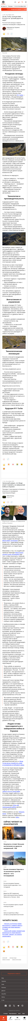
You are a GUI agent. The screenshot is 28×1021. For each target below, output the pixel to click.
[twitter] (14, 1006)
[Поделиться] (7, 33)
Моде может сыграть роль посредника (12, 553)
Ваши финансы (13, 1013)
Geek (23, 1013)
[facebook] (6, 1006)
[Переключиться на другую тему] (19, 2)
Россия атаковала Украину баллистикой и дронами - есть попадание (12, 885)
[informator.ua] (3, 2)
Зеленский (4, 958)
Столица (5, 1013)
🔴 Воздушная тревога (15, 9)
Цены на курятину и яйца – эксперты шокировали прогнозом (14, 913)
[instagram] (10, 1006)
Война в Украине (6, 959)
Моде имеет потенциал (10, 540)
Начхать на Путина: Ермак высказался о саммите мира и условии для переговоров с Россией (12, 926)
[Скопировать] (11, 33)
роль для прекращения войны (10, 806)
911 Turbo (20, 95)
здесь (17, 817)
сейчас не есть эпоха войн (11, 791)
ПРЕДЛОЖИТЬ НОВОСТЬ (14, 973)
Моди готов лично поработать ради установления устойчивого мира (13, 763)
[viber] (22, 1006)
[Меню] (26, 2)
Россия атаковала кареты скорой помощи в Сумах (13, 905)
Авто (19, 1013)
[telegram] (18, 1006)
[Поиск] (22, 2)
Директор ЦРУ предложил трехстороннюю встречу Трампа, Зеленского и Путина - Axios (13, 895)
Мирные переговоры (16, 959)
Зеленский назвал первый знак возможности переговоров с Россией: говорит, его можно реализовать (13, 933)
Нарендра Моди (12, 958)
